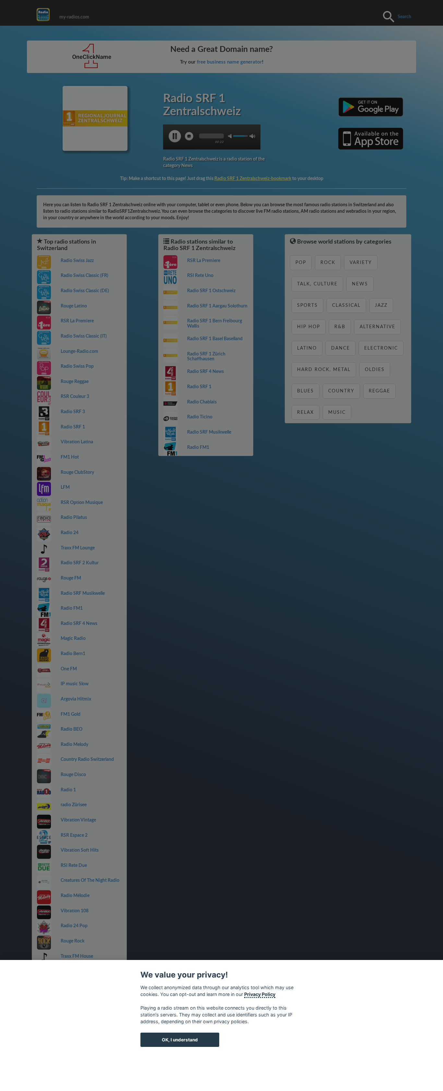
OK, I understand (180, 1039)
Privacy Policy (259, 994)
